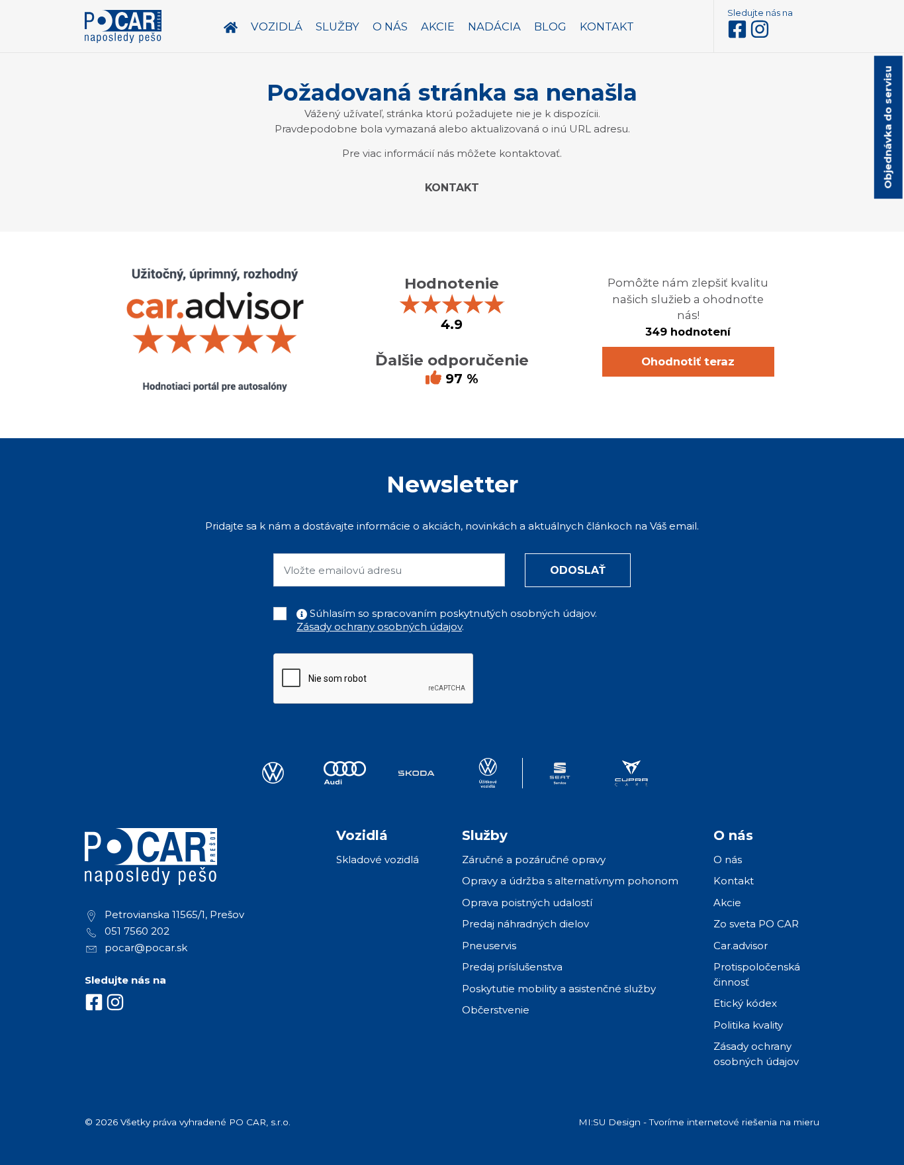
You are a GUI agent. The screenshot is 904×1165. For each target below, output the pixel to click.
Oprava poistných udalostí (527, 902)
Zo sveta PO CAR (756, 923)
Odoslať (578, 570)
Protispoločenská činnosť (756, 974)
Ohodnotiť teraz (688, 361)
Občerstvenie (495, 1009)
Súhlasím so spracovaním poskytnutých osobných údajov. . (446, 620)
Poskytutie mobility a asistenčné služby (559, 988)
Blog (550, 26)
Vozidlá (276, 26)
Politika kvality (748, 1025)
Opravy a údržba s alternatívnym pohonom (570, 880)
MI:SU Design (609, 1122)
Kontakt (452, 187)
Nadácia (494, 26)
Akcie (727, 902)
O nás (727, 859)
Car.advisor (740, 945)
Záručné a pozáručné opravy (534, 859)
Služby (337, 26)
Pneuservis (489, 945)
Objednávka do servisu (887, 127)
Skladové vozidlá (377, 859)
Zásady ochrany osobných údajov (379, 626)
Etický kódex (745, 1003)
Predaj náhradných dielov (525, 923)
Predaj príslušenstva (512, 966)
